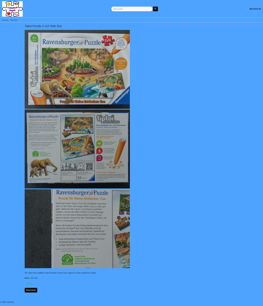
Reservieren (31, 290)
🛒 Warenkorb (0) (254, 9)
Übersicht (5, 20)
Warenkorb (13, 20)
